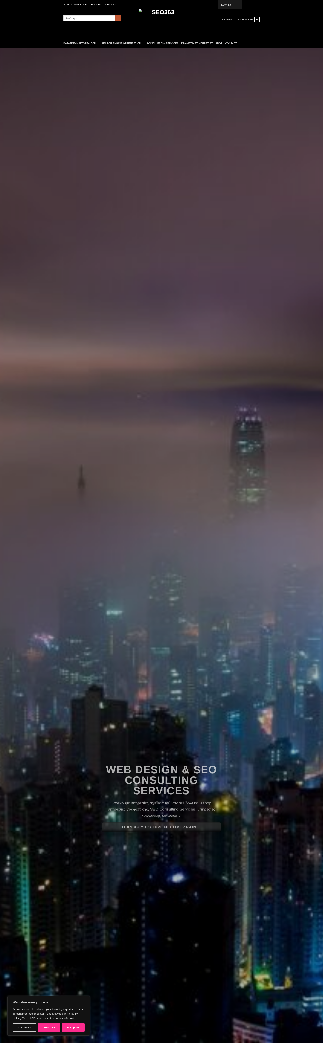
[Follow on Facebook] (243, 4)
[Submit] (118, 18)
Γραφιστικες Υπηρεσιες (197, 43)
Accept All (73, 1027)
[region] (48, 1016)
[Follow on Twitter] (247, 4)
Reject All (49, 1027)
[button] (226, 19)
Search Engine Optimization (121, 43)
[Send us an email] (251, 4)
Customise (24, 1027)
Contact (231, 43)
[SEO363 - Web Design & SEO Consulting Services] (161, 24)
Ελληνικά (226, 4)
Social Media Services (163, 43)
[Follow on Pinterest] (258, 4)
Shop (219, 43)
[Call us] (254, 4)
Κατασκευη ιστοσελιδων (79, 43)
